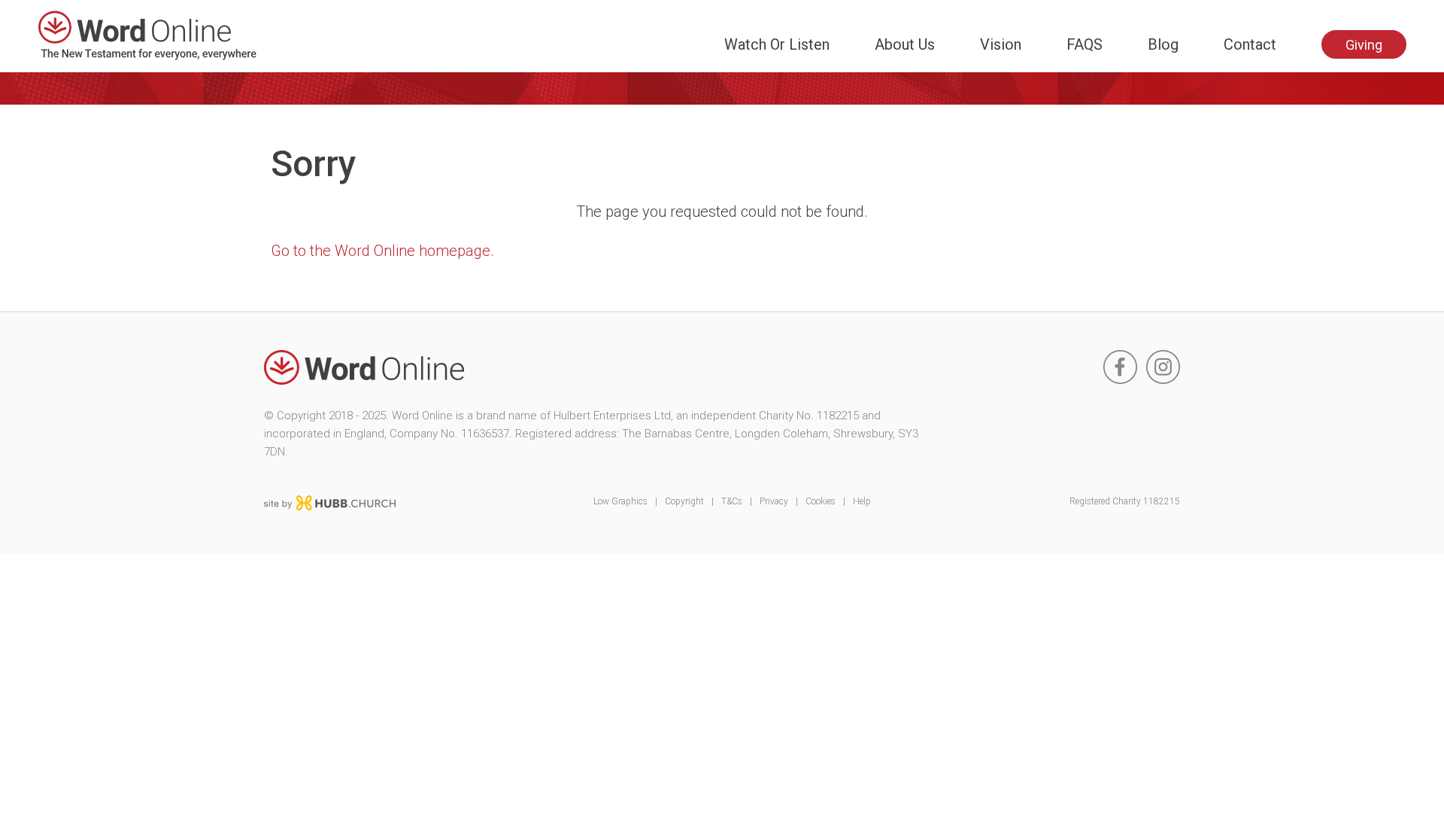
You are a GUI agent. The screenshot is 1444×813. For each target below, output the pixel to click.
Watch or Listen (777, 44)
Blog (1163, 44)
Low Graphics (620, 501)
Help (862, 501)
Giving (1363, 45)
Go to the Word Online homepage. (382, 251)
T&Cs (731, 501)
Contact (1250, 44)
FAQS (1084, 44)
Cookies (820, 501)
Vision (1000, 44)
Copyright (684, 501)
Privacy (774, 501)
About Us (905, 44)
